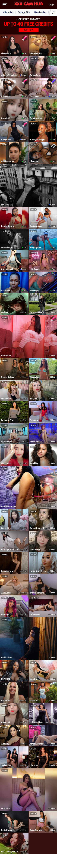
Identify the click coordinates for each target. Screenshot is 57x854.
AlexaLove (35, 442)
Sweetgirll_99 (7, 118)
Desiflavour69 (7, 161)
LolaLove (5, 808)
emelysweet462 (8, 506)
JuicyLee (34, 700)
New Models (40, 12)
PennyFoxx (6, 355)
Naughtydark (35, 247)
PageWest (5, 700)
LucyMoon (6, 398)
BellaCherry (6, 830)
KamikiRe (34, 463)
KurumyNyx (6, 614)
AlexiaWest (6, 96)
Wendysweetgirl (37, 140)
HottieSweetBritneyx (39, 571)
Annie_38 (5, 722)
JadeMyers (35, 614)
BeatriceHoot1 (8, 571)
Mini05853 (5, 463)
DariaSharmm (36, 118)
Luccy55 (5, 528)
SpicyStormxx (36, 830)
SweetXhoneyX (37, 528)
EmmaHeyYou (7, 420)
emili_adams (6, 657)
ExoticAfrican (36, 226)
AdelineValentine (9, 75)
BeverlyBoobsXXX (9, 549)
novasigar (34, 291)
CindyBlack (6, 140)
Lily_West (34, 765)
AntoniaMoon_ (36, 53)
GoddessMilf (7, 269)
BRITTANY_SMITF (9, 851)
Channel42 (34, 161)
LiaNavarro (6, 53)
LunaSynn (34, 679)
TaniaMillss (6, 765)
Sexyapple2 (6, 291)
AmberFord (35, 75)
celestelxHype (36, 722)
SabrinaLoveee (37, 312)
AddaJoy (5, 744)
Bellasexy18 (6, 442)
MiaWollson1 (7, 247)
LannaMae (34, 96)
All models (8, 12)
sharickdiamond (37, 593)
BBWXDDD (5, 679)
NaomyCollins (7, 377)
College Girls (24, 12)
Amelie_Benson (37, 744)
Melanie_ (5, 312)
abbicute (34, 398)
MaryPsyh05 (6, 204)
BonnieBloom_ (8, 226)
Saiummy (34, 420)
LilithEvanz (34, 269)
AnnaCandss (7, 593)
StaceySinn (35, 377)
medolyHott (35, 549)
